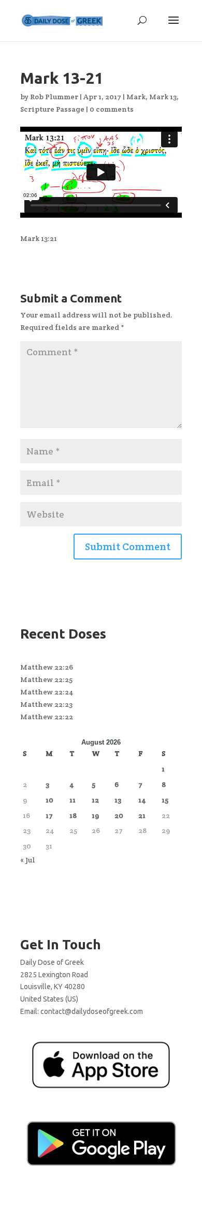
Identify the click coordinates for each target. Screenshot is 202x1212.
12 (95, 800)
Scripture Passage (52, 109)
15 (165, 800)
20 (118, 815)
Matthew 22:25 (46, 679)
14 (142, 800)
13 (117, 800)
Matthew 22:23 (46, 704)
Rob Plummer (54, 96)
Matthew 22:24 (47, 691)
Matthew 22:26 (46, 667)
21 (142, 815)
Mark (136, 96)
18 (73, 815)
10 (49, 800)
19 (95, 815)
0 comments (112, 109)
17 (49, 815)
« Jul (27, 860)
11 (72, 800)
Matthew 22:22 (46, 716)
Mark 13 (163, 96)
